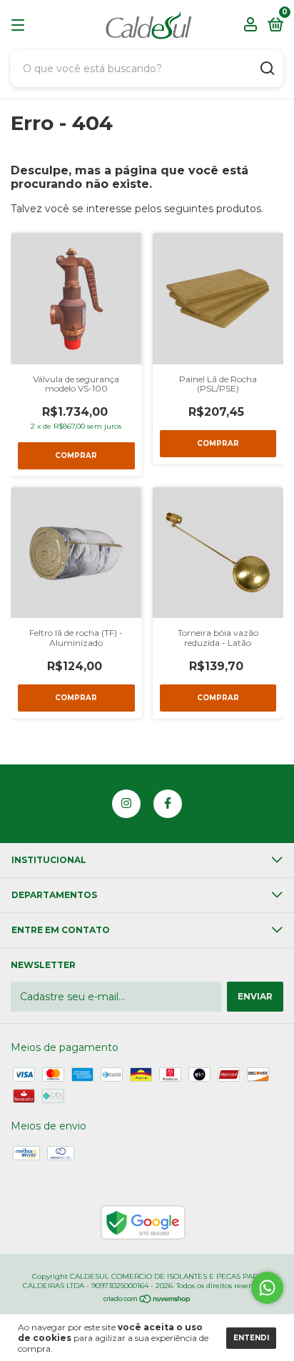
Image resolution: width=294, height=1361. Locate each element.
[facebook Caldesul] (167, 803)
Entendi (251, 1337)
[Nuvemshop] (147, 1300)
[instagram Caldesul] (126, 803)
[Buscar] (266, 68)
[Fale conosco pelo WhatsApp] (267, 1288)
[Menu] (20, 25)
